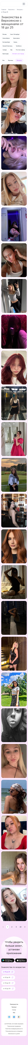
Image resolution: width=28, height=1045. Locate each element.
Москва (5, 34)
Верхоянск (11, 9)
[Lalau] (5, 4)
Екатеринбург (6, 42)
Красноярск (16, 38)
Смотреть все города (18, 53)
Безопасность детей (14, 1033)
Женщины (20, 9)
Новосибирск (6, 38)
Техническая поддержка (14, 1026)
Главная (3, 9)
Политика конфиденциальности (14, 1028)
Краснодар (6, 53)
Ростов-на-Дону (20, 50)
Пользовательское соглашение (14, 1031)
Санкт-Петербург (15, 34)
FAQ (14, 1012)
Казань (15, 42)
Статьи (14, 1010)
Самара (5, 50)
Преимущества (14, 1004)
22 (20, 927)
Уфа (11, 50)
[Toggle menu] (24, 4)
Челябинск (19, 46)
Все (4, 60)
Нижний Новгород (7, 46)
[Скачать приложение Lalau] (7, 960)
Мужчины (10, 60)
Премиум (14, 1007)
